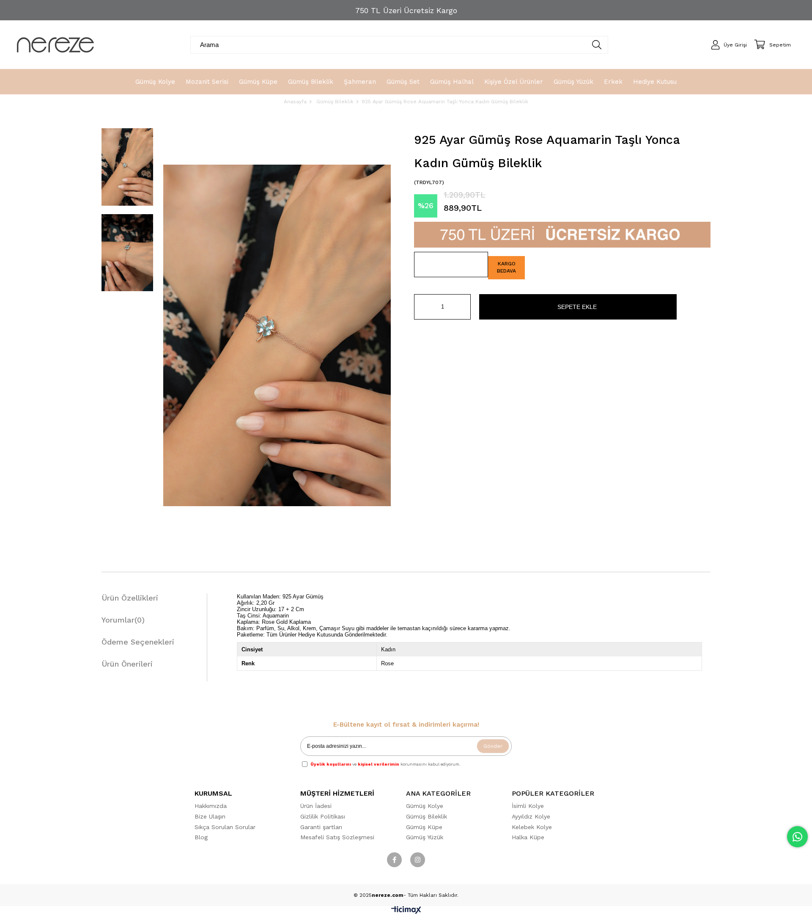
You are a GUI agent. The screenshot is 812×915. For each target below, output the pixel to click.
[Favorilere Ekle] (451, 264)
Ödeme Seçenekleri (138, 641)
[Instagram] (417, 859)
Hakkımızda (211, 805)
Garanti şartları (321, 827)
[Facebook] (394, 859)
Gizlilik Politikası (322, 816)
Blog (201, 837)
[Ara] (597, 44)
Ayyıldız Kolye (531, 816)
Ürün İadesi (316, 805)
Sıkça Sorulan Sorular (225, 827)
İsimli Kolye (528, 805)
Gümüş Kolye (424, 805)
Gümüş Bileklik (426, 816)
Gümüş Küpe (424, 827)
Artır (464, 307)
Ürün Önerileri (127, 663)
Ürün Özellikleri (130, 597)
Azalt (420, 307)
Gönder (492, 746)
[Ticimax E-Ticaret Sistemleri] (406, 912)
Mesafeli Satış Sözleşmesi (337, 837)
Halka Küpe (528, 837)
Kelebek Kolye (532, 827)
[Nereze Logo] (55, 44)
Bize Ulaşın (210, 816)
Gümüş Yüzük (424, 837)
